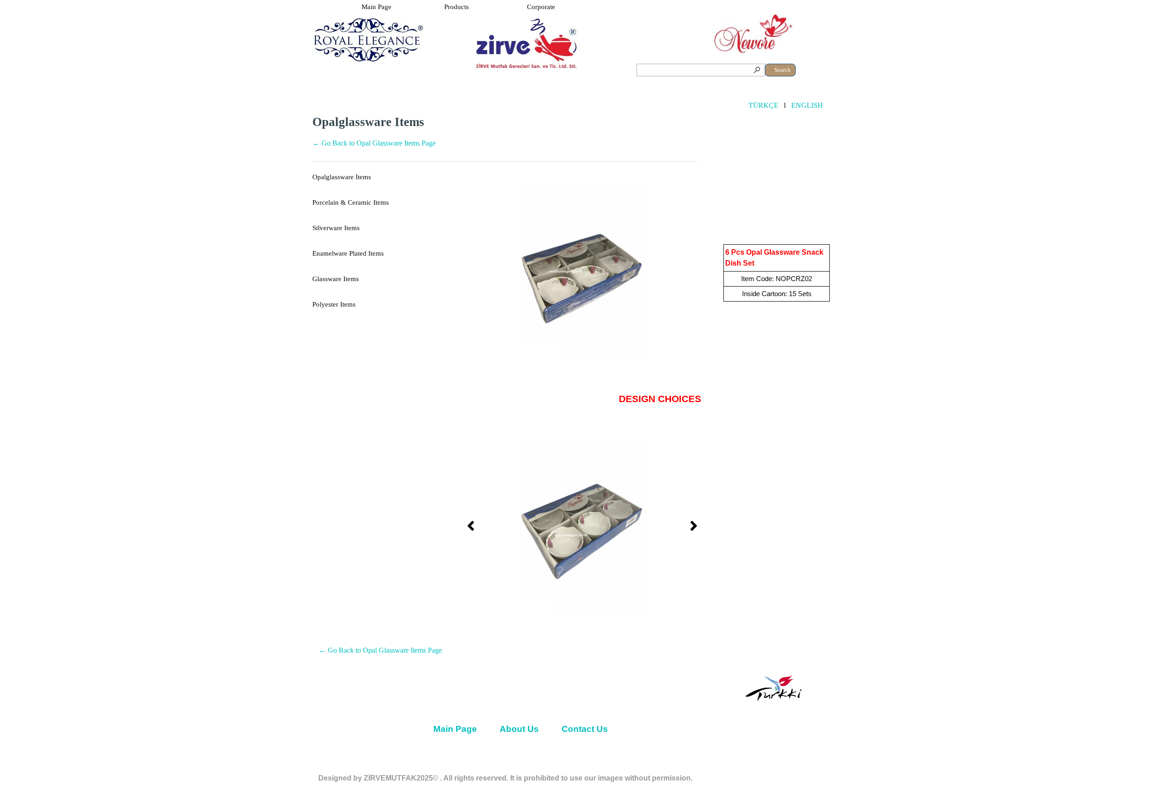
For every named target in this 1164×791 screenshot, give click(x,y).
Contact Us (585, 729)
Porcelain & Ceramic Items (350, 202)
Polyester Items (334, 304)
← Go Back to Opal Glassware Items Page (374, 143)
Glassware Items (335, 278)
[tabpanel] (504, 136)
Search (782, 69)
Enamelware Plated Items (348, 253)
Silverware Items (336, 228)
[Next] (691, 273)
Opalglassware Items (341, 177)
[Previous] (473, 273)
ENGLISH (807, 105)
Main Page (376, 6)
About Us (519, 729)
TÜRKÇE (763, 105)
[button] (582, 273)
